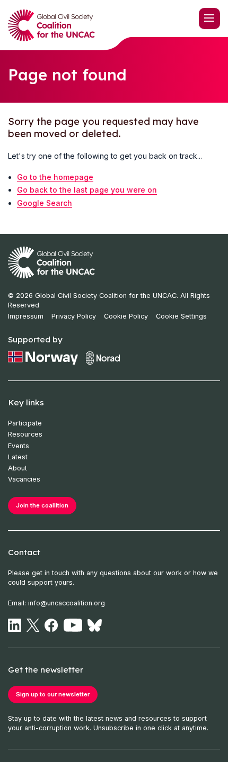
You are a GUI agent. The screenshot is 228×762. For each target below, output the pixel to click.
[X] (33, 625)
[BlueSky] (94, 625)
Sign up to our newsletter (53, 694)
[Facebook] (51, 625)
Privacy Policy (73, 316)
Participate (25, 423)
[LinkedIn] (14, 625)
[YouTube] (73, 625)
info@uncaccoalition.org (66, 603)
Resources (25, 434)
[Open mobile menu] (209, 18)
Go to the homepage (55, 177)
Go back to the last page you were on (87, 189)
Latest (18, 457)
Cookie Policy (126, 316)
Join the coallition (42, 505)
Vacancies (24, 479)
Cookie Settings (181, 316)
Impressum (25, 316)
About (17, 468)
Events (18, 446)
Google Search (44, 202)
